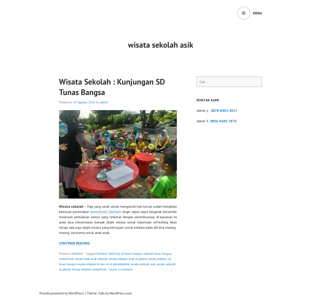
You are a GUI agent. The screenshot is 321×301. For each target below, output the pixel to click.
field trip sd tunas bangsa (125, 254)
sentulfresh (66, 259)
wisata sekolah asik (143, 264)
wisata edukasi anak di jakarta (128, 259)
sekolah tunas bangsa (157, 254)
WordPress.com (120, 293)
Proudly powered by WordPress (61, 293)
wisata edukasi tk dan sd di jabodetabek (103, 264)
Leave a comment (120, 269)
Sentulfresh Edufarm (105, 211)
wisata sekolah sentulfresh (89, 269)
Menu (257, 13)
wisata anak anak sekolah (91, 259)
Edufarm (77, 254)
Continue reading (74, 243)
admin (104, 102)
